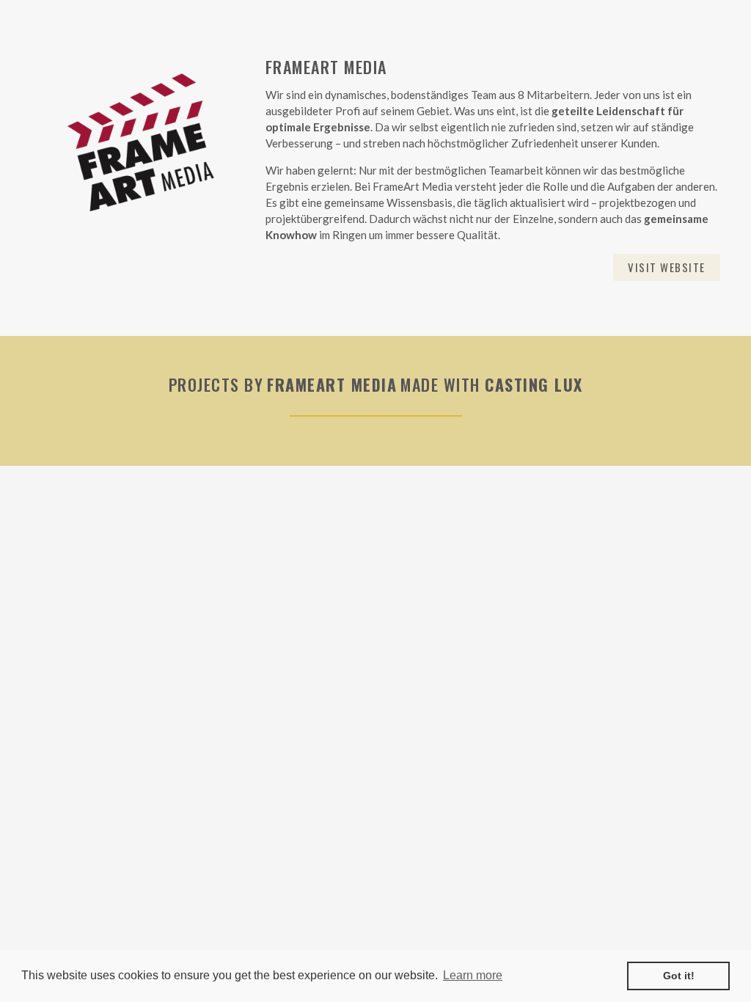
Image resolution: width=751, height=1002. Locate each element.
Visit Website (667, 267)
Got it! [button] (679, 975)
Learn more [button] (472, 975)
